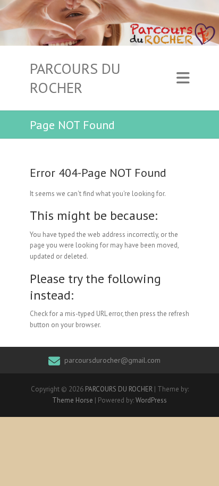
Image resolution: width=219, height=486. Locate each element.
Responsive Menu (182, 78)
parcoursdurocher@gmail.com (112, 360)
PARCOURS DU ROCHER (75, 78)
